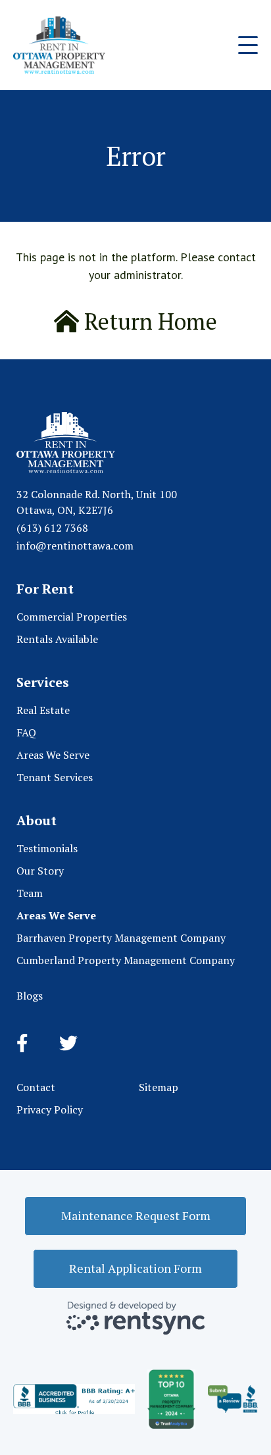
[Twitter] (68, 1044)
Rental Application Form (135, 1268)
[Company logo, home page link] (59, 45)
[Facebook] (22, 1044)
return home (148, 321)
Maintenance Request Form (135, 1215)
